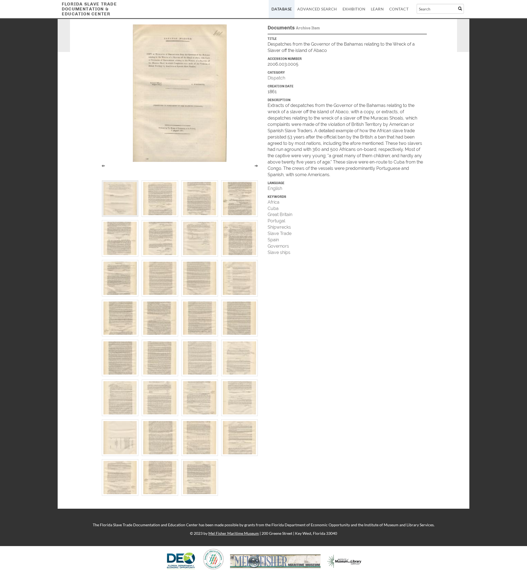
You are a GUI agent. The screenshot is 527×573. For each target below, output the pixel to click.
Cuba (273, 208)
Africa (273, 202)
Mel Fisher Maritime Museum (233, 533)
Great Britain (280, 214)
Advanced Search (317, 9)
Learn (377, 9)
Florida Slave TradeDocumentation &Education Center (89, 8)
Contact (398, 9)
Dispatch (276, 78)
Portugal (276, 220)
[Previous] (103, 165)
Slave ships (279, 252)
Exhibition (354, 9)
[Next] (256, 165)
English (275, 188)
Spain (273, 239)
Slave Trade (279, 233)
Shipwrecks (279, 227)
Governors (278, 246)
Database (281, 9)
